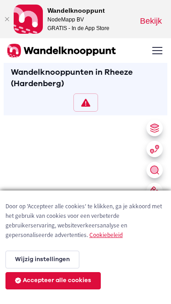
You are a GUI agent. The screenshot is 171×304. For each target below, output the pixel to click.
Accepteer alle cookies (57, 280)
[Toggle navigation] (157, 50)
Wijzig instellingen (42, 259)
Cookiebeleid (106, 235)
